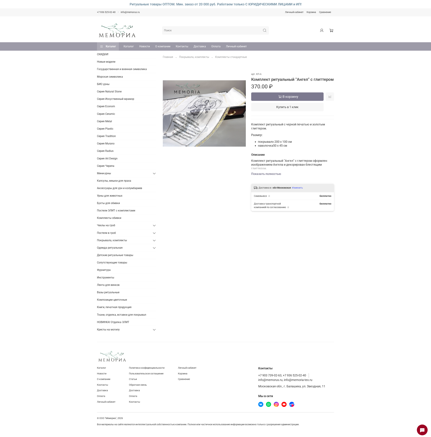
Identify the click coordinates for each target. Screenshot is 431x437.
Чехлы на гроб (106, 225)
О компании (162, 46)
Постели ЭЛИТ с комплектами (116, 210)
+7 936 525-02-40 (106, 12)
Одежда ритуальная (110, 247)
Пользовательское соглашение (146, 373)
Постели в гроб (106, 232)
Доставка (200, 46)
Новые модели (106, 61)
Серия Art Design (107, 158)
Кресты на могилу (108, 329)
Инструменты (105, 277)
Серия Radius (105, 151)
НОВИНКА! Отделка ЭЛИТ (113, 322)
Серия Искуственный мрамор (115, 98)
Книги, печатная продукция (114, 307)
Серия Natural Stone (109, 91)
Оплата (216, 46)
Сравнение (325, 12)
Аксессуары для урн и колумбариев (119, 188)
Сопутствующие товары (112, 262)
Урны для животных (109, 195)
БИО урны (103, 84)
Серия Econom (106, 106)
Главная (168, 57)
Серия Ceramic (106, 113)
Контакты (182, 46)
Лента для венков (108, 285)
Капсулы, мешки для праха (114, 180)
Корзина (311, 12)
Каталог (111, 46)
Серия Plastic (105, 128)
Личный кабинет (294, 12)
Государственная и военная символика (122, 69)
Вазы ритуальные (108, 292)
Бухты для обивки (108, 203)
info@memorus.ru (130, 12)
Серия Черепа (105, 165)
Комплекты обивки (109, 218)
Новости (144, 46)
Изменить (297, 187)
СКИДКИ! (102, 54)
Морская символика (110, 76)
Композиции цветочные (112, 299)
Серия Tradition (106, 136)
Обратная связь (138, 384)
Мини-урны (104, 173)
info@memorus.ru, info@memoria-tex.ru (285, 380)
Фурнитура (104, 270)
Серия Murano (105, 143)
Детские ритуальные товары (115, 255)
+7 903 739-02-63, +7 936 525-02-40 (282, 375)
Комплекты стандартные (231, 57)
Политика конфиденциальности (146, 367)
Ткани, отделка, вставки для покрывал (121, 314)
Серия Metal (104, 121)
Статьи (133, 379)
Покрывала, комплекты (194, 57)
